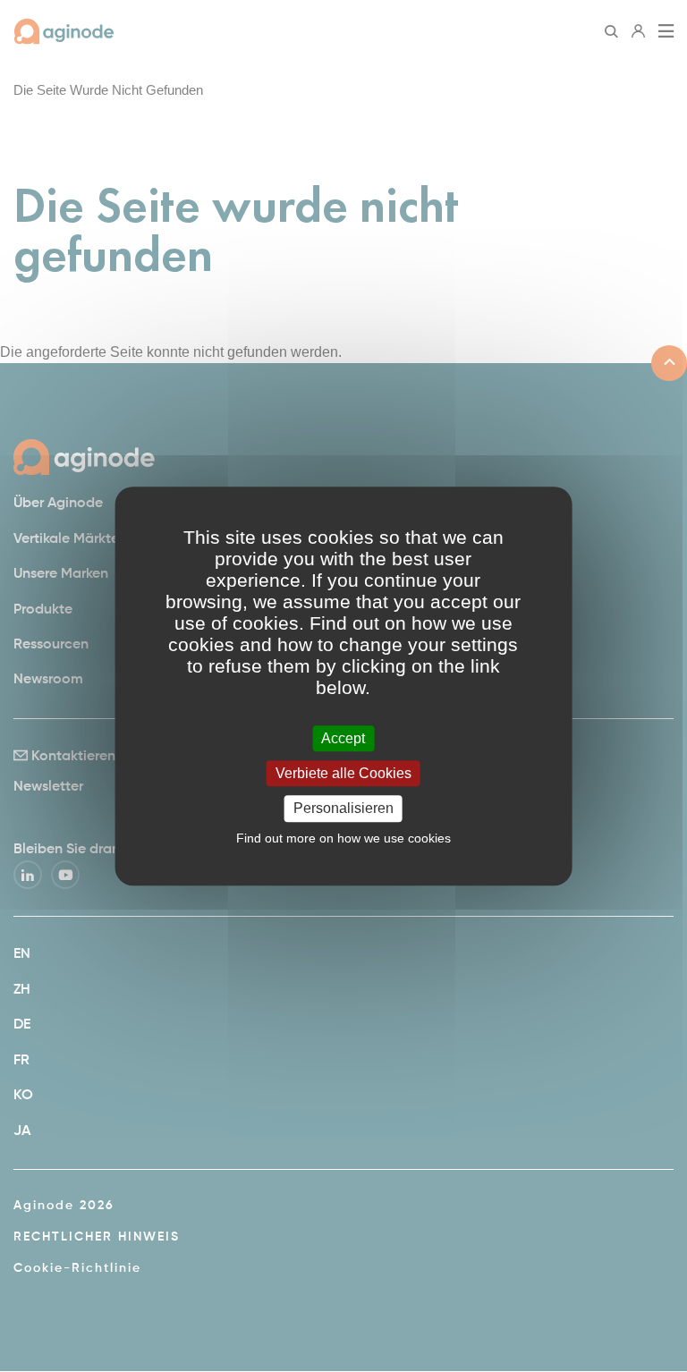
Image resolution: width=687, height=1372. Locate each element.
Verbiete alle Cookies (343, 773)
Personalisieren (343, 809)
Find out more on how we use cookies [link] (343, 838)
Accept (343, 738)
